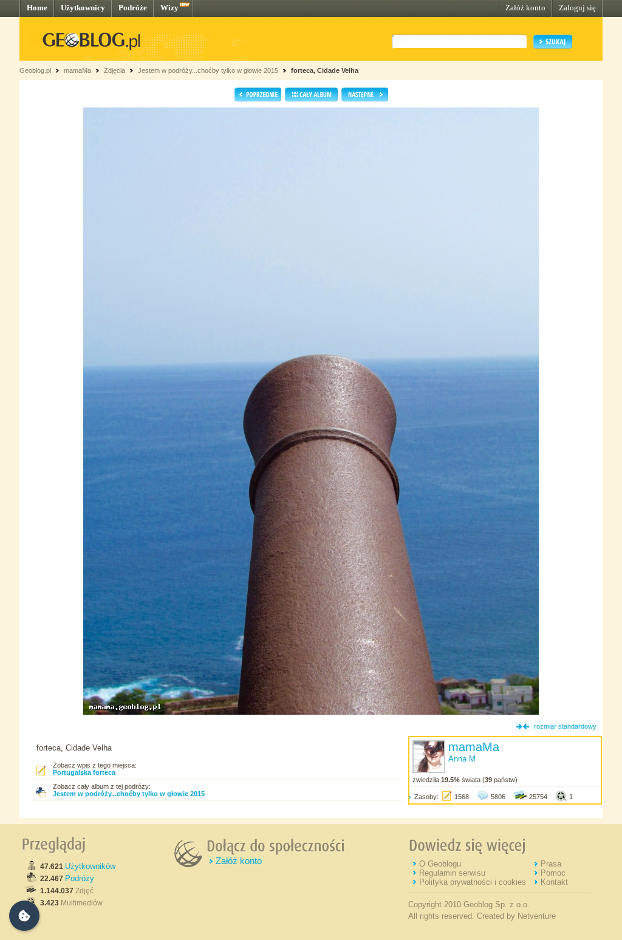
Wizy (169, 7)
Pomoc (553, 872)
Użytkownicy (83, 7)
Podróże (132, 7)
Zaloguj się (577, 7)
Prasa (551, 863)
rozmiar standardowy (565, 726)
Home (37, 7)
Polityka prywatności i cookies (472, 882)
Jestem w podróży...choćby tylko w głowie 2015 (208, 70)
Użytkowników (90, 866)
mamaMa (77, 70)
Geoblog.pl (35, 70)
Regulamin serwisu (452, 872)
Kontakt (554, 882)
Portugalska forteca (84, 772)
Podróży (79, 878)
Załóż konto (525, 7)
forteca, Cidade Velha (324, 70)
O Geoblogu (440, 863)
